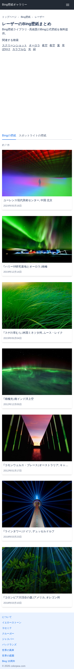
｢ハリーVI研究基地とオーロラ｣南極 (25, 266)
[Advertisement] (37, 89)
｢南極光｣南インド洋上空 (18, 398)
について (7, 617)
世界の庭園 (8, 655)
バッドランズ (9, 644)
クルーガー (8, 633)
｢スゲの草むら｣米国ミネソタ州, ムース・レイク (33, 332)
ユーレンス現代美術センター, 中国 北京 (27, 200)
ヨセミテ (7, 628)
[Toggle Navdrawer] (67, 5)
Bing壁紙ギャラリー (14, 4)
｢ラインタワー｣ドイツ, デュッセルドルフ (28, 531)
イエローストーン (11, 622)
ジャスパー (8, 639)
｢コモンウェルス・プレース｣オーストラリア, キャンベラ (37, 465)
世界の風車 (8, 650)
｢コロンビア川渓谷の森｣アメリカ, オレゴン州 (31, 597)
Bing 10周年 (8, 661)
